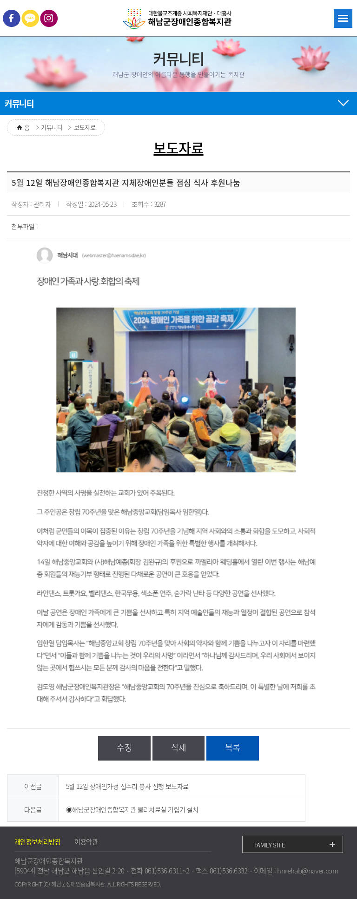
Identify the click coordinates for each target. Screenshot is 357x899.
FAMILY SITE (269, 844)
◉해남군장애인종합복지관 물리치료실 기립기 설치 (132, 809)
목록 (232, 747)
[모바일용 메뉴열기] (343, 18)
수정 (124, 747)
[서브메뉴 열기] (343, 102)
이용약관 (86, 841)
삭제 (178, 747)
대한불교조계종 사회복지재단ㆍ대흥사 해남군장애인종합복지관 (178, 19)
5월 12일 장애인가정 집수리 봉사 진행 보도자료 (127, 786)
